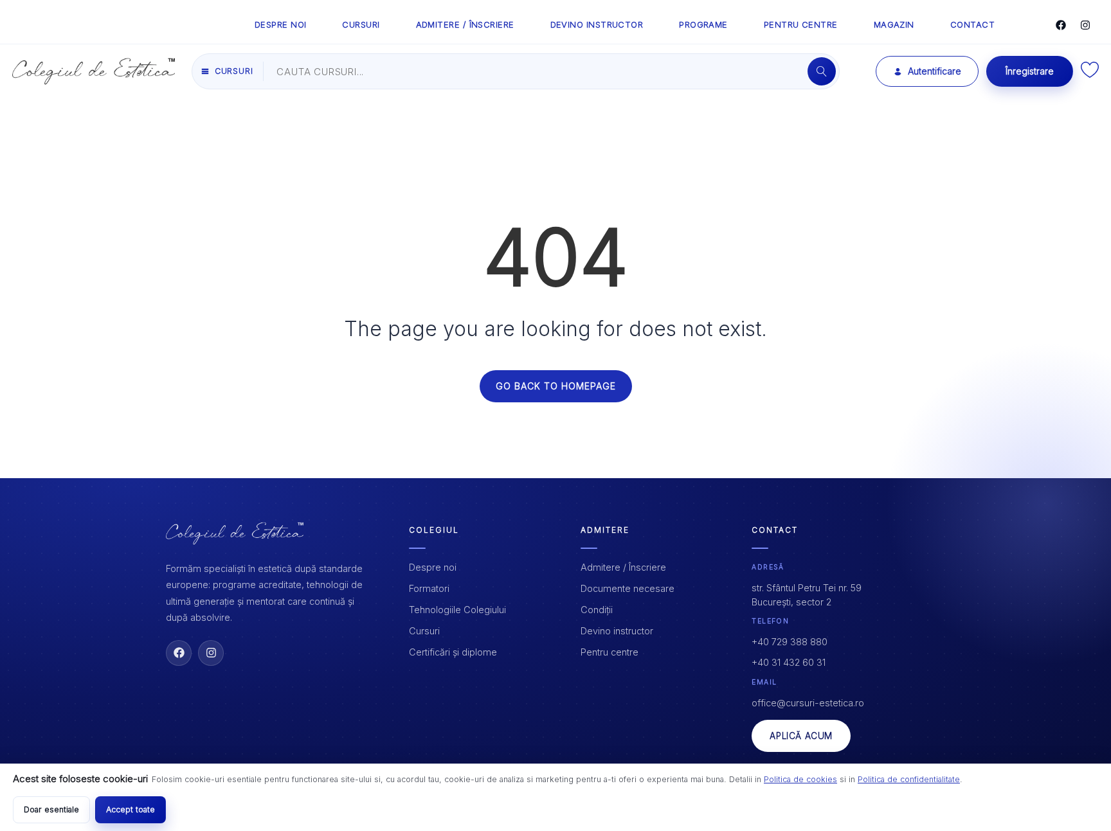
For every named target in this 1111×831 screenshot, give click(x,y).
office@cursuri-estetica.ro (808, 702)
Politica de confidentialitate (909, 779)
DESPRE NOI (281, 24)
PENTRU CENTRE (801, 24)
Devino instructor (617, 630)
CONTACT (972, 24)
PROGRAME (703, 24)
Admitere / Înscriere (623, 567)
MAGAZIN (894, 24)
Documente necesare (627, 588)
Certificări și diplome (453, 652)
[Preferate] (1090, 74)
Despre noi (432, 567)
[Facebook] (1061, 25)
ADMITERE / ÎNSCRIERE (465, 24)
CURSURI (360, 24)
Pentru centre (609, 652)
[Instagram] (1085, 25)
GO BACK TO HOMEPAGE (556, 385)
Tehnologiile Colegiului (457, 609)
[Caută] (822, 71)
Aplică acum (801, 736)
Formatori (429, 588)
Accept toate (130, 809)
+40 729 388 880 (789, 641)
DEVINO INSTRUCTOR (597, 24)
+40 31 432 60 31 (789, 662)
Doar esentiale (51, 809)
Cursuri (424, 630)
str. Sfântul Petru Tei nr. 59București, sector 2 (807, 594)
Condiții (597, 609)
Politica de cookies (800, 779)
